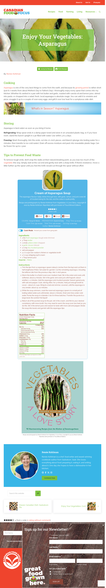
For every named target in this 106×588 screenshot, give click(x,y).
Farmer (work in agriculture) (63, 574)
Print (40, 216)
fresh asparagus (32, 238)
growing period (82, 88)
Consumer (57, 572)
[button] (49, 209)
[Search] (38, 493)
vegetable (8, 163)
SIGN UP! (56, 582)
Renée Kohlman (14, 74)
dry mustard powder (36, 248)
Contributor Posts (50, 478)
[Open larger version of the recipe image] (52, 179)
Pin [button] (49, 216)
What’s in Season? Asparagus (50, 108)
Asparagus (8, 88)
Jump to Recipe (46, 69)
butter (30, 240)
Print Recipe (62, 69)
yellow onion (32, 243)
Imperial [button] (22, 260)
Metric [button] (29, 260)
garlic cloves (28, 245)
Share (66, 216)
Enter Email (53, 564)
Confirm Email (81, 564)
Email (57, 216)
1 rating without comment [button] (39, 520)
